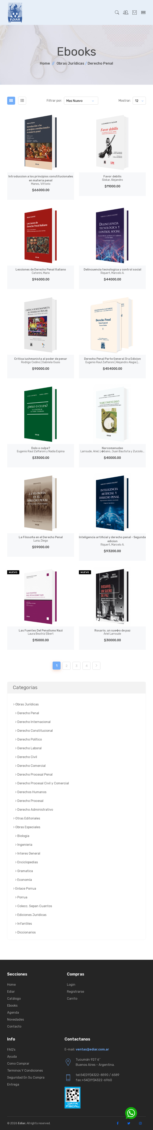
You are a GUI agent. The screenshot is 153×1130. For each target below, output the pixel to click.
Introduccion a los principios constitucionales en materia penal (40, 180)
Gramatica (25, 871)
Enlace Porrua (25, 888)
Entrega (13, 1084)
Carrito (72, 998)
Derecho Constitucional (35, 731)
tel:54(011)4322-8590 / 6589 (97, 1075)
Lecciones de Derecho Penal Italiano (41, 271)
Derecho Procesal (30, 801)
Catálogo (14, 998)
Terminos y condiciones (25, 1070)
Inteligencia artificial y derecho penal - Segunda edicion (112, 541)
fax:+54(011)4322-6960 (94, 1080)
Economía (24, 880)
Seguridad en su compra (25, 1077)
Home (45, 63)
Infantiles (24, 923)
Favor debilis (112, 178)
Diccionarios (26, 932)
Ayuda (12, 1056)
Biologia (23, 836)
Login (71, 984)
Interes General (28, 853)
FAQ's (11, 1049)
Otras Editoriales (27, 818)
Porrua (22, 897)
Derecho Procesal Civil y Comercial (43, 783)
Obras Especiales (27, 827)
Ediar (11, 991)
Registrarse (75, 991)
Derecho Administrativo (35, 809)
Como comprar (18, 1063)
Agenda (13, 1012)
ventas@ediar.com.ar (92, 1049)
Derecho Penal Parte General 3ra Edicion (112, 360)
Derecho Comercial (31, 766)
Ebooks (12, 1005)
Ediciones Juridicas (31, 915)
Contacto (14, 1026)
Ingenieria (24, 845)
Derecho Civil (27, 757)
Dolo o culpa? (41, 449)
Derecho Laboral (29, 748)
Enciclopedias (27, 862)
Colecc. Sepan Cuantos (34, 906)
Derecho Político (29, 739)
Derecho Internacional (34, 722)
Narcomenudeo (112, 449)
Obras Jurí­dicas (70, 63)
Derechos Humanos (31, 792)
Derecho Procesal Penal (35, 774)
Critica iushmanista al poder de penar (40, 360)
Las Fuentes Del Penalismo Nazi (41, 632)
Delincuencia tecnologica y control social (112, 271)
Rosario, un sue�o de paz (112, 632)
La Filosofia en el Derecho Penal (41, 539)
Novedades (15, 1019)
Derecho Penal (100, 63)
